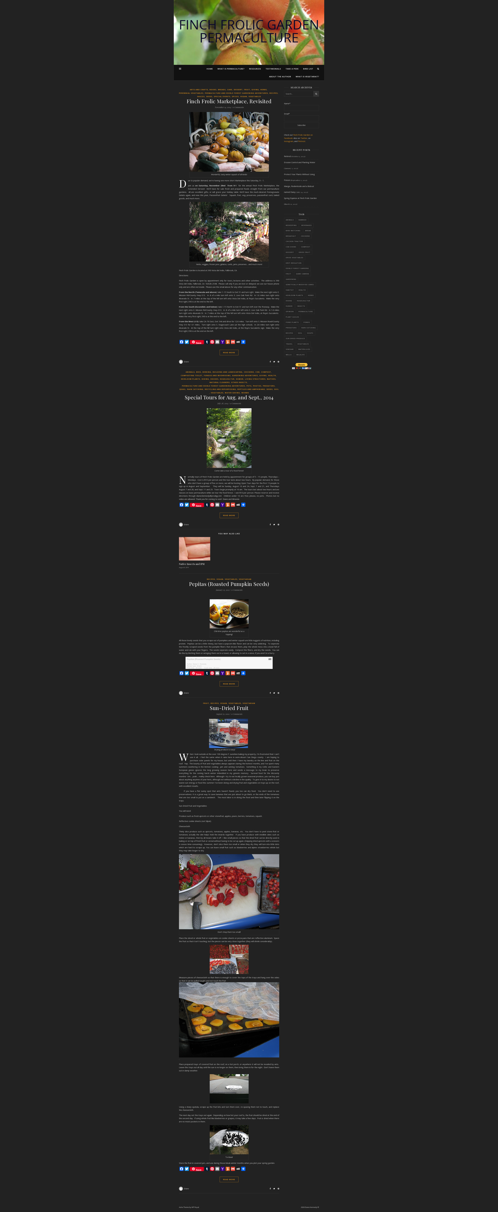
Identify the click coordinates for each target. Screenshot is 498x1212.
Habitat (290, 290)
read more (229, 352)
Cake (229, 90)
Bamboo (303, 220)
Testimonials (273, 68)
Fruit (247, 90)
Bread (308, 231)
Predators (269, 386)
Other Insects (239, 382)
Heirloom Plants (190, 379)
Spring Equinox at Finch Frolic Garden (300, 198)
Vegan (243, 96)
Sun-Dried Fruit (229, 707)
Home (210, 68)
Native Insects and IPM (192, 564)
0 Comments (238, 107)
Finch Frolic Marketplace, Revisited (229, 101)
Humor (239, 379)
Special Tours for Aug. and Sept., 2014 (229, 397)
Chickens (249, 372)
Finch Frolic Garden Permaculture (249, 31)
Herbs (263, 90)
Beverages (307, 225)
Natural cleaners (220, 382)
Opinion (290, 311)
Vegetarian (245, 579)
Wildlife (300, 355)
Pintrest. (302, 141)
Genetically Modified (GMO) (300, 284)
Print (269, 659)
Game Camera (302, 274)
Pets (249, 386)
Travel (289, 344)
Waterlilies (304, 349)
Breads (222, 90)
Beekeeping (291, 225)
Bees (198, 372)
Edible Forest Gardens (297, 268)
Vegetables (255, 96)
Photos (257, 386)
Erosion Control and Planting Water (299, 162)
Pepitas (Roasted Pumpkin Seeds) (229, 583)
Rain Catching (195, 389)
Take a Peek (292, 68)
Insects (301, 306)
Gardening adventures (245, 375)
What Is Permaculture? (230, 68)
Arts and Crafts (199, 90)
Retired (287, 156)
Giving (255, 90)
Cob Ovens (291, 247)
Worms (245, 393)
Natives (271, 379)
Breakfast (291, 236)
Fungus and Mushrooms (217, 375)
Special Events (222, 96)
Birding (207, 372)
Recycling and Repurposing (220, 389)
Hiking (205, 379)
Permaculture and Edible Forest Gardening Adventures (236, 93)
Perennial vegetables (191, 93)
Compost (266, 372)
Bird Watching (293, 231)
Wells (289, 355)
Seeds (209, 96)
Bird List (308, 68)
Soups (310, 333)
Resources (255, 68)
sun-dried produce (295, 338)
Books (213, 90)
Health (272, 375)
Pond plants (292, 322)
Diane (186, 361)
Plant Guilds (292, 317)
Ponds (307, 322)
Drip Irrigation (294, 263)
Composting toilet (191, 375)
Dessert (238, 90)
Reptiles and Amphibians (251, 389)
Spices (235, 96)
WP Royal (195, 1207)
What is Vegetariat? (307, 76)
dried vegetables (294, 258)
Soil (276, 389)
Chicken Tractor (294, 241)
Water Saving (232, 393)
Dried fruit (304, 252)
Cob (257, 372)
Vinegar (290, 349)
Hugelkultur (227, 379)
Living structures (255, 379)
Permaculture (306, 311)
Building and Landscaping (227, 372)
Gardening (291, 279)
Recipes (273, 93)
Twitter (303, 138)
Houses (214, 379)
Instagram (288, 141)
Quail (182, 389)
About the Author (280, 76)
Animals (190, 372)
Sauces (201, 96)
